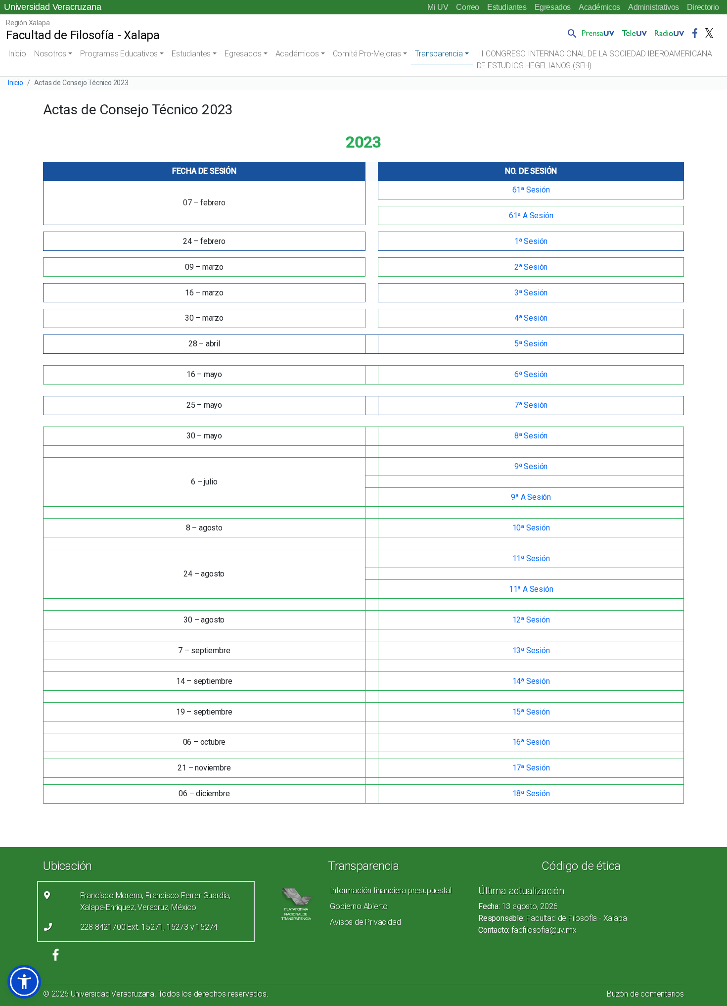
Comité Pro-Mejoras (367, 53)
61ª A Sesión (531, 215)
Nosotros (50, 53)
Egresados (553, 7)
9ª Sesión (530, 466)
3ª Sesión (530, 292)
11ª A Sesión (531, 589)
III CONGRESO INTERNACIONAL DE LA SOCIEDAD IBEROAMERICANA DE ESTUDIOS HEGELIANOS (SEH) (594, 59)
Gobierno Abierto (359, 906)
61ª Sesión (531, 189)
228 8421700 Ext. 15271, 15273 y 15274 (149, 927)
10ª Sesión (531, 527)
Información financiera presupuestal (390, 890)
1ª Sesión (530, 241)
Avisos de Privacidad (365, 922)
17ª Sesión (531, 767)
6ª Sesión (530, 374)
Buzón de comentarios (645, 994)
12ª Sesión (531, 619)
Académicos (599, 7)
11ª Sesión (531, 558)
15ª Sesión (531, 712)
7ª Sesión (530, 405)
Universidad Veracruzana (52, 7)
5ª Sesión (530, 343)
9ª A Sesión (531, 497)
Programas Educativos (119, 53)
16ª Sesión (531, 742)
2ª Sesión (530, 267)
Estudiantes (507, 7)
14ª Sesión (531, 681)
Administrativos (653, 7)
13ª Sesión (531, 650)
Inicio (17, 53)
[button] (570, 33)
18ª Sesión (531, 793)
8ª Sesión (530, 435)
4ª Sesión (530, 318)
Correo (467, 7)
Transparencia (438, 53)
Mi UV (437, 7)
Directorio (703, 7)
